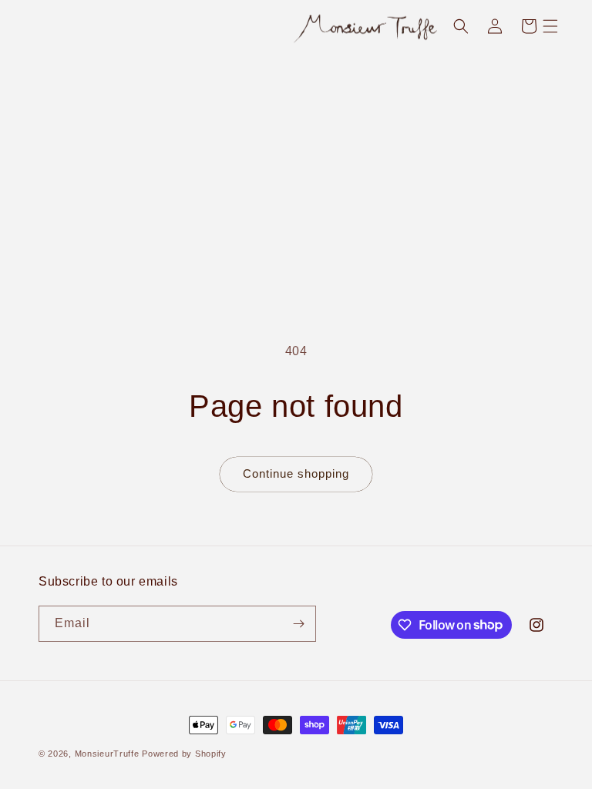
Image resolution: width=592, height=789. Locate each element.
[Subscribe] (298, 624)
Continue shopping (296, 473)
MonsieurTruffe (107, 753)
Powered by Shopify (184, 753)
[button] (550, 26)
